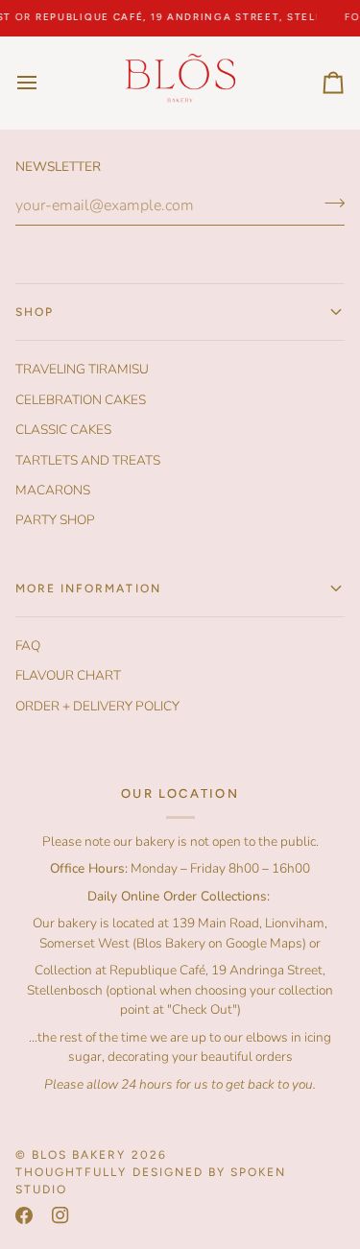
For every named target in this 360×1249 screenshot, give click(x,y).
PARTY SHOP (55, 520)
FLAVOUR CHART (68, 675)
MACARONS (52, 490)
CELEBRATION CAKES (80, 400)
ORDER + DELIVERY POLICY (97, 706)
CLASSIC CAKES (63, 429)
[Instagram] (60, 1215)
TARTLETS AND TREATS (87, 460)
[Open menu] (44, 82)
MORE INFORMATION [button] (88, 588)
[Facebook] (24, 1215)
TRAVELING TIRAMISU (82, 369)
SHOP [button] (34, 312)
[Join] (329, 203)
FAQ (27, 646)
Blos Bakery (79, 1155)
